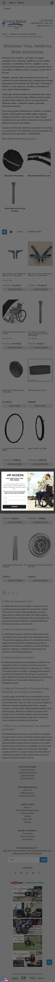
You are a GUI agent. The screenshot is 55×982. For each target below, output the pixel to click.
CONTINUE (14, 506)
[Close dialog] (52, 473)
